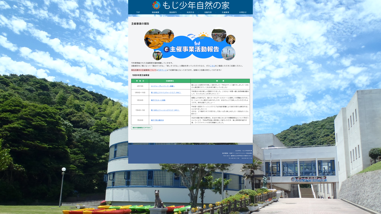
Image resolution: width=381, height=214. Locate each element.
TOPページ (162, 70)
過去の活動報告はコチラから (142, 128)
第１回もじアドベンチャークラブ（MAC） (166, 92)
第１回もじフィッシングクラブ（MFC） (165, 110)
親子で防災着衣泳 (157, 120)
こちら (212, 66)
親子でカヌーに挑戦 (158, 100)
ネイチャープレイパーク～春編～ (163, 86)
